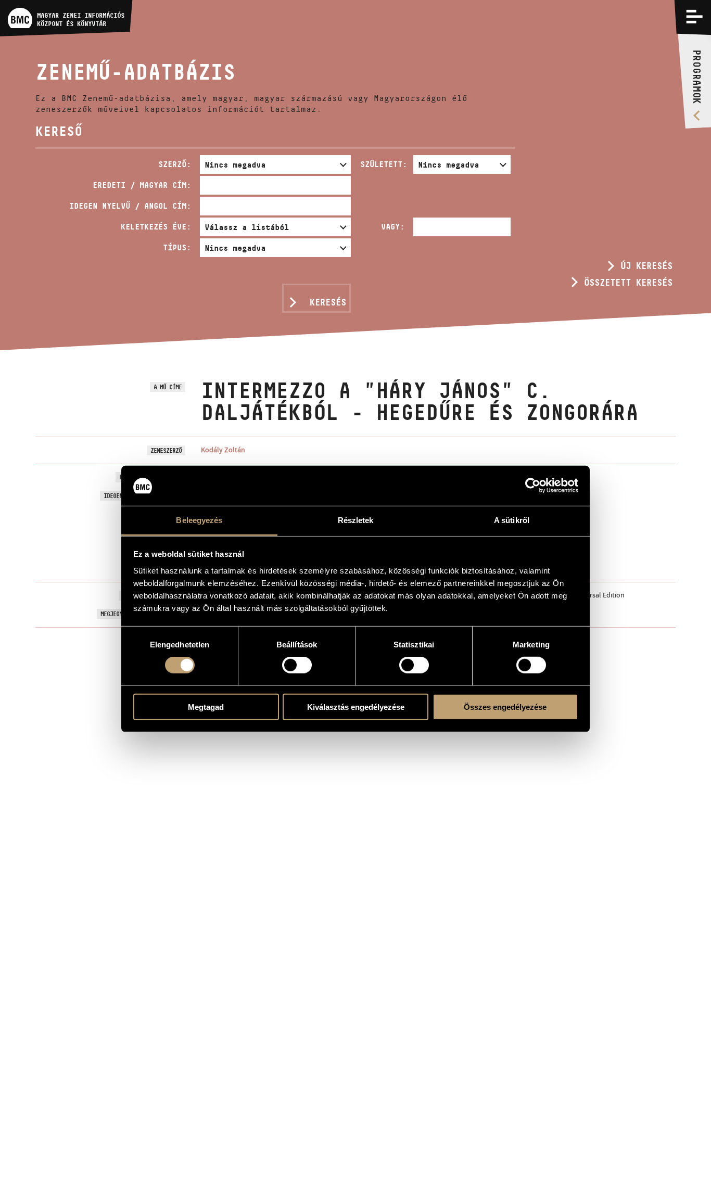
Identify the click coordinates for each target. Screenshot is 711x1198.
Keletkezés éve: (156, 227)
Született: (383, 164)
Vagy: (392, 227)
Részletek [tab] (356, 520)
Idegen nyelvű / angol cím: (130, 206)
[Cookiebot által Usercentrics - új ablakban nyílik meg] (532, 485)
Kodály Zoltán (223, 449)
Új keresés (646, 266)
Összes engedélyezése (505, 706)
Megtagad (206, 706)
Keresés (328, 302)
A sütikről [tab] (511, 520)
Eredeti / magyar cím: (142, 185)
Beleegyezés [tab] (199, 520)
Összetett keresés (628, 282)
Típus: (177, 247)
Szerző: (174, 164)
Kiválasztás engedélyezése (355, 706)
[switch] (297, 665)
